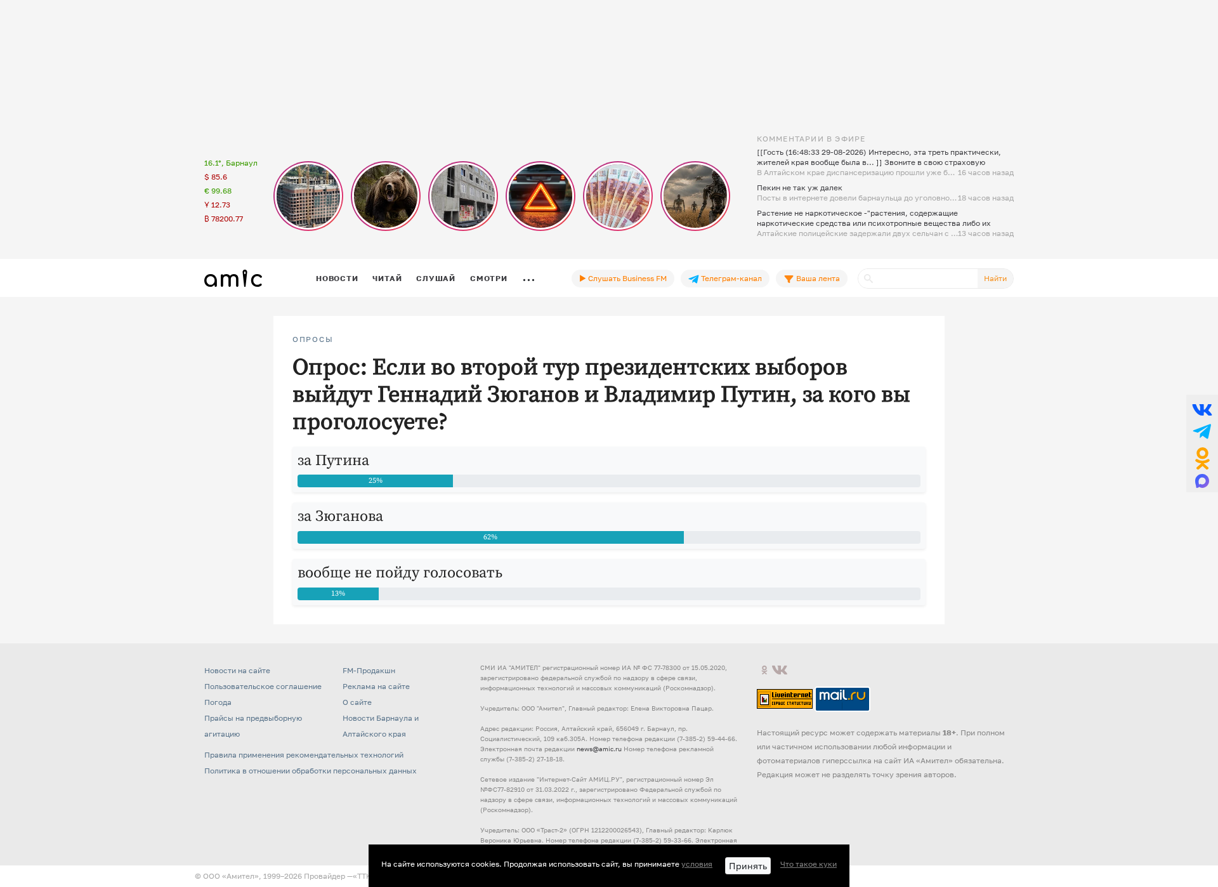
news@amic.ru (599, 748)
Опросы (313, 339)
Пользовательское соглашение (263, 686)
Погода (218, 702)
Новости (337, 278)
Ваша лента (817, 278)
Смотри (489, 278)
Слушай (435, 278)
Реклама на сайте (376, 686)
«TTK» (364, 876)
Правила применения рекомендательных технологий (303, 754)
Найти (995, 278)
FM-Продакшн (369, 670)
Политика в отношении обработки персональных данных (310, 770)
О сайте (357, 702)
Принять (748, 865)
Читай (387, 278)
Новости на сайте (237, 670)
